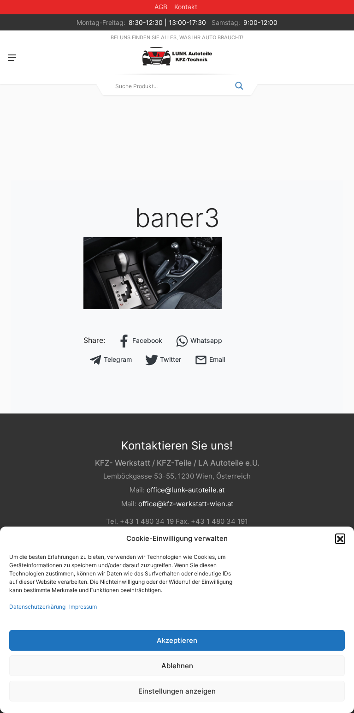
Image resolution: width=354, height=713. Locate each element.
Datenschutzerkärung (37, 606)
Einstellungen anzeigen (177, 691)
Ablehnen (177, 665)
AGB (160, 7)
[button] (340, 538)
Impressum (83, 606)
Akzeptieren (177, 640)
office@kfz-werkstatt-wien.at (185, 503)
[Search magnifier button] (239, 85)
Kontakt (185, 7)
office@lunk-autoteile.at (185, 489)
